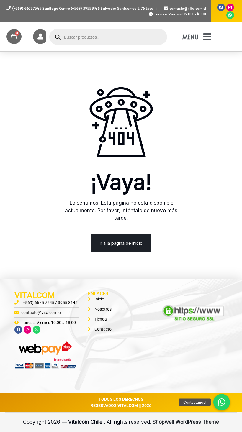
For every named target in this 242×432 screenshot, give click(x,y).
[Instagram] (230, 7)
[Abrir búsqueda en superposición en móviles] (108, 37)
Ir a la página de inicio (121, 243)
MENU (190, 37)
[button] (221, 402)
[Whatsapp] (230, 15)
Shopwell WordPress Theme (186, 422)
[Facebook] (221, 7)
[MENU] (207, 36)
